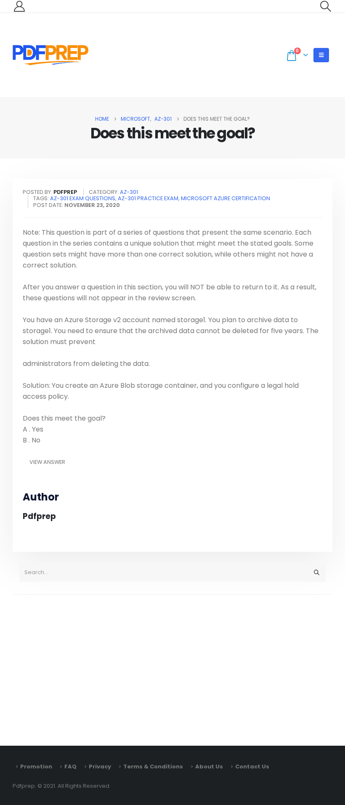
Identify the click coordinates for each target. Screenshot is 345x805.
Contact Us (252, 767)
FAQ (70, 767)
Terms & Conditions (153, 767)
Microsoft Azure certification (225, 198)
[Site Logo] (50, 55)
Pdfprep (39, 516)
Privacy (100, 767)
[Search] (316, 572)
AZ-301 (129, 192)
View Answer (47, 462)
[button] (325, 6)
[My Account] (19, 6)
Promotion (36, 767)
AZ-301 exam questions (82, 198)
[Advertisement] (172, 666)
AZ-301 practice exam (148, 198)
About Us (209, 767)
